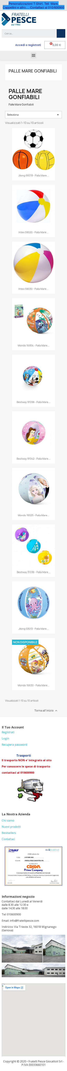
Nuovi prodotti (11, 827)
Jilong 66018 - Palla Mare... (33, 175)
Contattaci (8, 839)
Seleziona (33, 115)
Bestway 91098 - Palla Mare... (33, 402)
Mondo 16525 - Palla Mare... (33, 515)
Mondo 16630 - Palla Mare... (33, 685)
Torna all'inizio (46, 710)
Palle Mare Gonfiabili (33, 71)
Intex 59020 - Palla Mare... (33, 232)
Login (5, 738)
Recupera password (14, 744)
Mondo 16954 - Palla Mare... (33, 345)
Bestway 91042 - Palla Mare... (33, 458)
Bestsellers (9, 833)
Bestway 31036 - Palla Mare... (33, 572)
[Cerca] (61, 33)
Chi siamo (8, 820)
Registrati (8, 732)
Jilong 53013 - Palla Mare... (34, 628)
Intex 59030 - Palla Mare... (33, 288)
